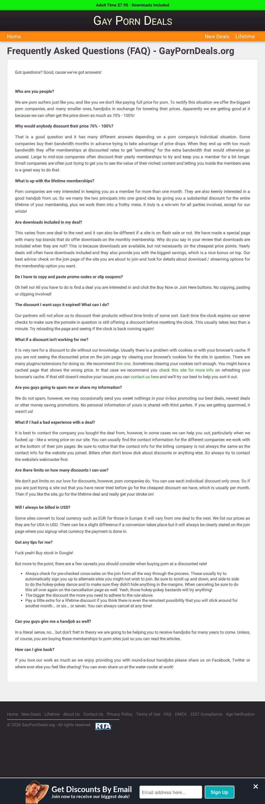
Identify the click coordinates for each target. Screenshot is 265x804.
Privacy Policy (119, 714)
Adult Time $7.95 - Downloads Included (132, 5)
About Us (71, 714)
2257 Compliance (206, 714)
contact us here (145, 376)
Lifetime (245, 36)
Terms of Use (148, 714)
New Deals (217, 36)
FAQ (167, 714)
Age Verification (240, 714)
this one (123, 363)
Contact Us (93, 714)
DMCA (181, 714)
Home (14, 36)
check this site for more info (186, 370)
